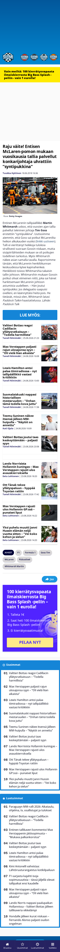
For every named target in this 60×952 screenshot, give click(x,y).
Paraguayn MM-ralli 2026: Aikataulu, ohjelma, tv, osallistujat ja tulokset (31, 808)
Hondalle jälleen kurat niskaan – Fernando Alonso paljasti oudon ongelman (29, 919)
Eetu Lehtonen (11, 476)
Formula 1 (30, 552)
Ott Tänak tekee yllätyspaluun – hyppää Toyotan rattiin (19, 488)
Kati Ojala (8, 428)
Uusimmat (13, 665)
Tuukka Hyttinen (12, 173)
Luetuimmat (14, 798)
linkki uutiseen (45, 241)
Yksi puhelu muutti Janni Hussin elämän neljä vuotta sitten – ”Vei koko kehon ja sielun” (20, 532)
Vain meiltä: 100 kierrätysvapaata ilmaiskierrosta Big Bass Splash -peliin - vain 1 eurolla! (29, 74)
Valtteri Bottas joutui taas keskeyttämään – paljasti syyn (20, 440)
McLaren (9, 559)
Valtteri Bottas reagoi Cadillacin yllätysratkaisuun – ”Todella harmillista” (17, 330)
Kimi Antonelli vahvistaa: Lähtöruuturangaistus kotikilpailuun (32, 868)
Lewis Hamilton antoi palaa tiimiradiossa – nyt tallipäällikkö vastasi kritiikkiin (20, 372)
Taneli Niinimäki (12, 337)
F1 (18, 552)
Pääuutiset (24, 559)
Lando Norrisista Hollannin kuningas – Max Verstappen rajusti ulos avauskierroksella (21, 468)
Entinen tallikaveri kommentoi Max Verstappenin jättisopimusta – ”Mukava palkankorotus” (31, 833)
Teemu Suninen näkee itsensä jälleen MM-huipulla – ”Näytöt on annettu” (18, 420)
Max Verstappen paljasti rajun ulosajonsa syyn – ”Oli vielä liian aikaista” (19, 350)
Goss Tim (45, 552)
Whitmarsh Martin (14, 566)
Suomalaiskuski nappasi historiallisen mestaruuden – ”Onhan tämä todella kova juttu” (20, 399)
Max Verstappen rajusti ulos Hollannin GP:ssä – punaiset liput (19, 509)
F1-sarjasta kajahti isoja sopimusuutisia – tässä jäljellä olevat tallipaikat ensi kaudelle (31, 879)
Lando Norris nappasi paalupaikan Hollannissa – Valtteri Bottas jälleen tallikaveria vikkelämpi (31, 906)
